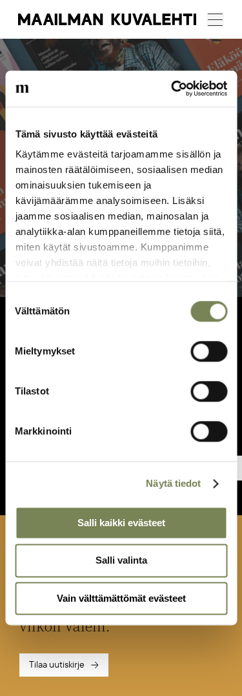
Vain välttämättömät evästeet (121, 598)
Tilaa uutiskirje (57, 665)
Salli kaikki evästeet (121, 522)
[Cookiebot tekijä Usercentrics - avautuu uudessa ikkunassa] (172, 88)
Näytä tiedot (173, 483)
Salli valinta (121, 560)
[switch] (208, 351)
